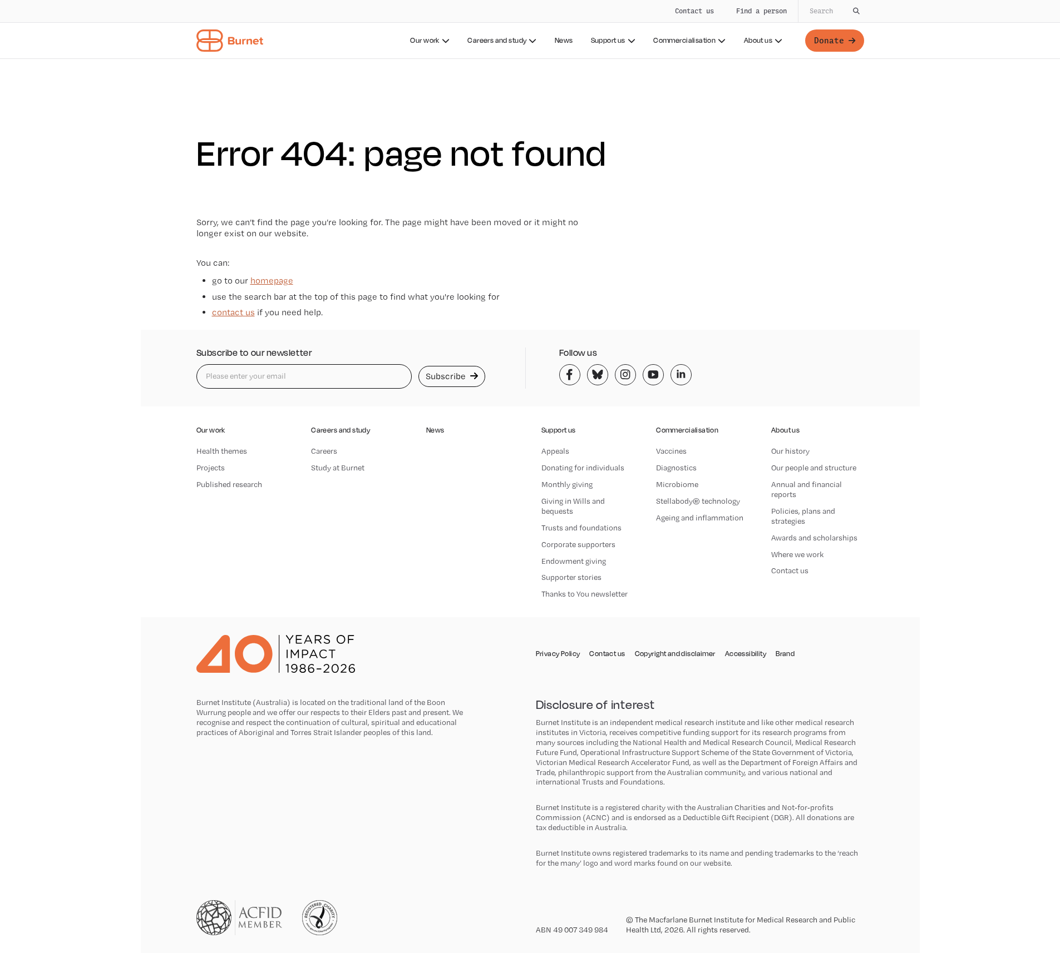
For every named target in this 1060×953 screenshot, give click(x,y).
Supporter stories (571, 577)
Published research (229, 484)
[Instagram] (625, 374)
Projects (210, 467)
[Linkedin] (681, 374)
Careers (324, 450)
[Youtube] (653, 374)
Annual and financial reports (806, 489)
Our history (790, 450)
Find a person (761, 11)
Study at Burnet (337, 467)
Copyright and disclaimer (675, 654)
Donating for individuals (582, 467)
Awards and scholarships (814, 537)
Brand (785, 654)
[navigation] (530, 29)
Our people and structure (813, 467)
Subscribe (447, 376)
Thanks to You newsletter (584, 593)
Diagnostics (676, 467)
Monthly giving (567, 484)
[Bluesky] (597, 374)
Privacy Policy (558, 654)
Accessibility (745, 654)
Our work (424, 40)
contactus (233, 312)
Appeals (555, 450)
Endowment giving (573, 561)
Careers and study (496, 40)
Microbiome (677, 484)
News (564, 40)
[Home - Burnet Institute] (229, 40)
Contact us (694, 11)
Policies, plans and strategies (803, 516)
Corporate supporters (578, 544)
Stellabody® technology (698, 501)
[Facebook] (569, 374)
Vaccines (671, 450)
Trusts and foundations (581, 527)
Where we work (797, 554)
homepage (271, 280)
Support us (608, 40)
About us (758, 40)
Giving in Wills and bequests (573, 506)
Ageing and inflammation (699, 517)
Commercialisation (684, 40)
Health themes (221, 450)
